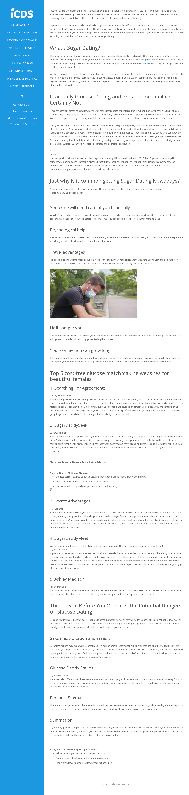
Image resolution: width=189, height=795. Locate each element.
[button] (22, 96)
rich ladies (145, 63)
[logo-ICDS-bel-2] (22, 10)
